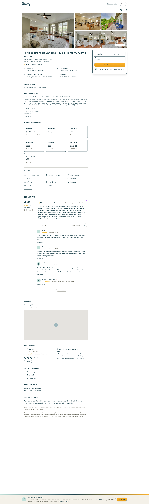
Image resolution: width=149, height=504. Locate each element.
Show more (27, 116)
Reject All (111, 499)
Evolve (34, 84)
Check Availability (109, 65)
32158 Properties (33, 351)
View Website (37, 357)
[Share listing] (125, 10)
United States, (38, 59)
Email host (28, 361)
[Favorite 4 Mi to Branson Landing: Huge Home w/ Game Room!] (121, 10)
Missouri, (31, 59)
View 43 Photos (120, 45)
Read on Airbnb (41, 284)
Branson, (26, 59)
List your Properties (112, 4)
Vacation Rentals (47, 59)
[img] (32, 210)
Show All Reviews (62, 290)
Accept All (122, 499)
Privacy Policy (64, 501)
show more (40, 242)
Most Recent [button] (76, 225)
